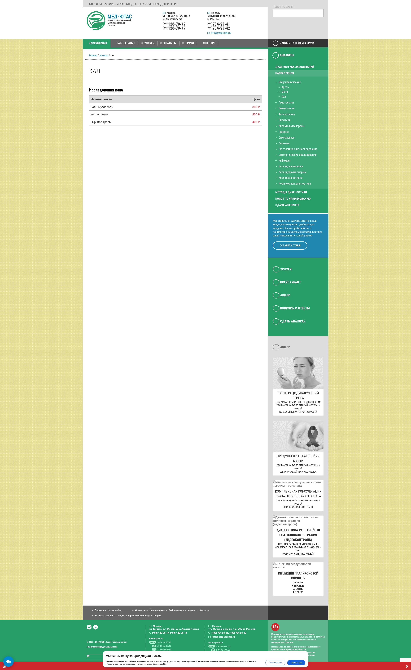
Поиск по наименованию (293, 198)
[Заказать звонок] (261, 14)
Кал (283, 96)
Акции (285, 295)
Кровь (285, 87)
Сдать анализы (292, 321)
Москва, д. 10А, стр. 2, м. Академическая (176, 15)
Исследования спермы (292, 172)
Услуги (286, 269)
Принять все (296, 662)
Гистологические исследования (298, 149)
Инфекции (284, 160)
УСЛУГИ (149, 43)
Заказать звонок (104, 615)
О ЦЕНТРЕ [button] (209, 43)
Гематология (286, 102)
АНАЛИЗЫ (170, 43)
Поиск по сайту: (283, 6)
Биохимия (284, 120)
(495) (219, 632)
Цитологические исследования (298, 154)
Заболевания (176, 610)
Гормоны (284, 131)
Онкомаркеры (287, 137)
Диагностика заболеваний (294, 66)
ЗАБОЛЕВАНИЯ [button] (126, 43)
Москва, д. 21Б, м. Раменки (221, 15)
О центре (140, 610)
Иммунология (287, 108)
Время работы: (156, 638)
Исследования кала (290, 177)
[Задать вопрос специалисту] (261, 22)
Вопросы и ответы (295, 308)
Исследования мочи (291, 166)
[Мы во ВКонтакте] (89, 627)
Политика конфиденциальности (102, 646)
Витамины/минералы (292, 126)
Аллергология (287, 114)
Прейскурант (290, 282)
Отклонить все (275, 662)
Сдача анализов (287, 205)
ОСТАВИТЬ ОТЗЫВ (290, 245)
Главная (93, 55)
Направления (284, 73)
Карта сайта (115, 610)
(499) (160, 632)
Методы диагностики (291, 192)
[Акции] (261, 30)
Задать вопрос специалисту (133, 615)
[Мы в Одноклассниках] (95, 627)
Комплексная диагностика (295, 183)
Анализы (103, 55)
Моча (284, 91)
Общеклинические (290, 82)
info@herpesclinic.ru (220, 32)
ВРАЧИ (190, 43)
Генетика (284, 143)
